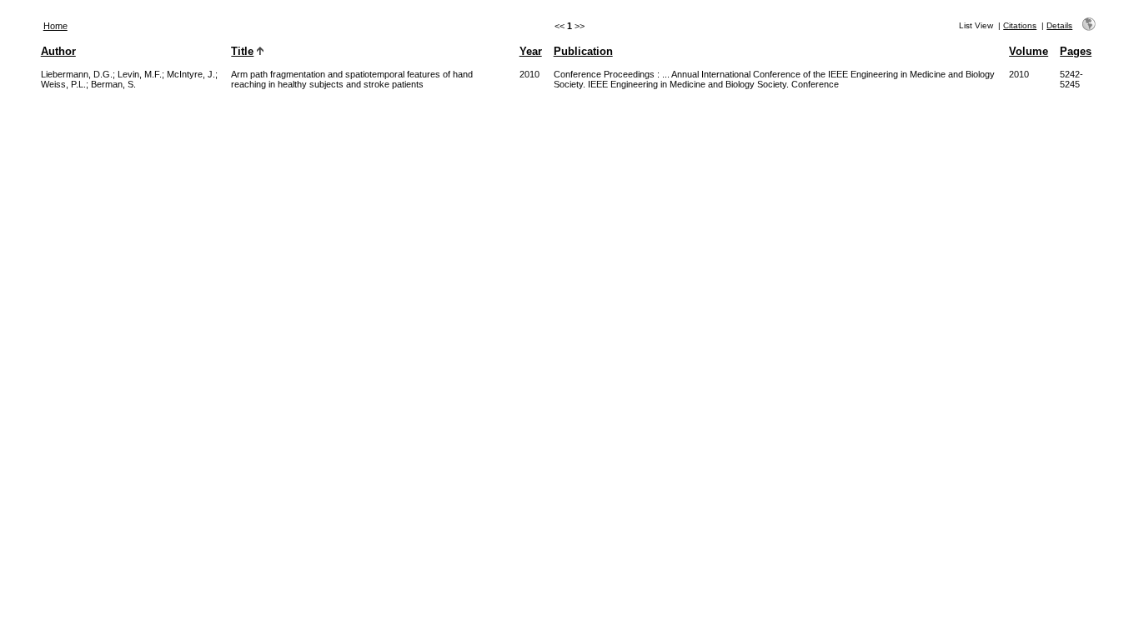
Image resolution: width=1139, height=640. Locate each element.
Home (55, 26)
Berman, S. (113, 84)
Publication (583, 51)
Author (58, 51)
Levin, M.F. (140, 74)
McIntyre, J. (191, 74)
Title (242, 51)
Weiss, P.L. (63, 84)
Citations (1019, 25)
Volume (1028, 51)
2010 (529, 74)
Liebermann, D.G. (77, 74)
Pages (1075, 51)
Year (530, 51)
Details (1059, 25)
